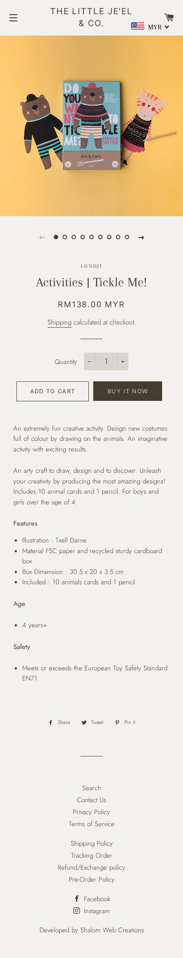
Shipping (60, 322)
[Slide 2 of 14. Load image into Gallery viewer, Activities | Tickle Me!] (64, 237)
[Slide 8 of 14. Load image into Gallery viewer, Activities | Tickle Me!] (118, 237)
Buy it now (127, 391)
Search (91, 788)
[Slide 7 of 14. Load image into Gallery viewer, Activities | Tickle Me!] (109, 237)
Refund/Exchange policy (91, 867)
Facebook (96, 899)
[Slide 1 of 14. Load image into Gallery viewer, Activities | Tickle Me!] (56, 237)
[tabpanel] (91, 124)
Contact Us (91, 800)
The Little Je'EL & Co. (91, 17)
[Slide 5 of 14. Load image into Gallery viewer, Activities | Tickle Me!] (91, 237)
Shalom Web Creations (112, 930)
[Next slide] (141, 237)
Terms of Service (92, 824)
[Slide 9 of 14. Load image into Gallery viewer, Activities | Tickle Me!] (127, 237)
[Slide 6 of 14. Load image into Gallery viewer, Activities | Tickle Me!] (100, 237)
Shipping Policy (92, 843)
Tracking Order (91, 855)
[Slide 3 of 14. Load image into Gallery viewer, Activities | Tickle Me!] (73, 237)
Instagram (96, 911)
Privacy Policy (91, 812)
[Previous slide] (42, 237)
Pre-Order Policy (92, 879)
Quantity (66, 362)
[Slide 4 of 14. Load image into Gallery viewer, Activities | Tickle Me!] (82, 237)
